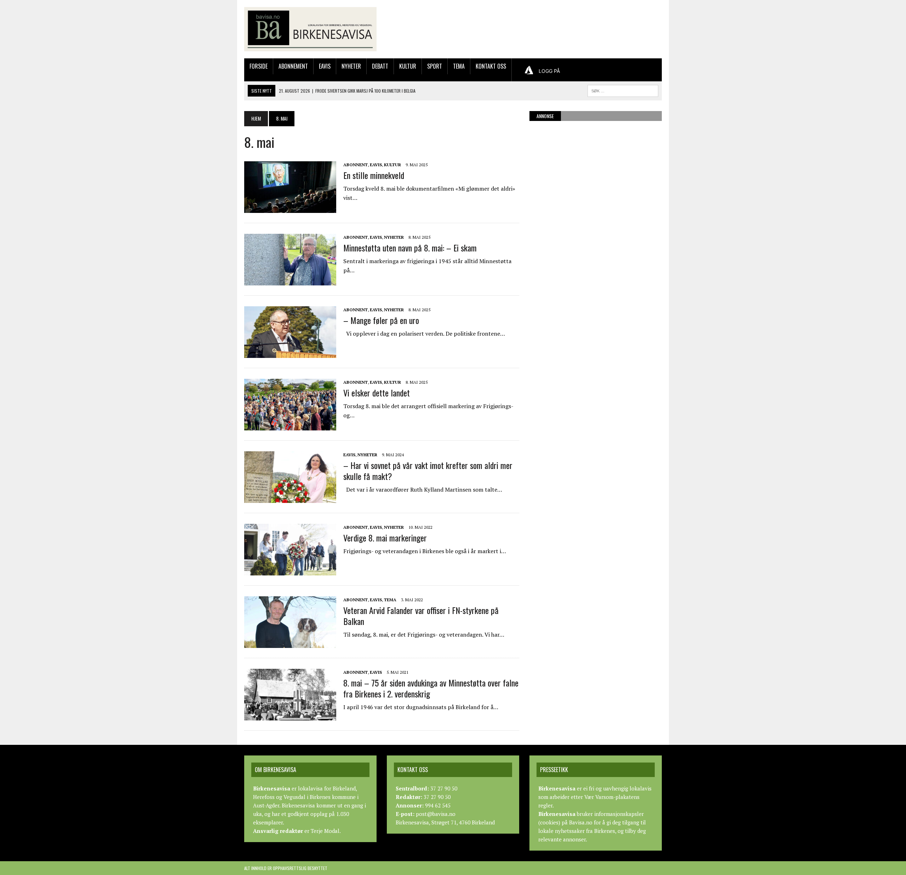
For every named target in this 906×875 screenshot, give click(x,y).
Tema (459, 66)
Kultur (407, 66)
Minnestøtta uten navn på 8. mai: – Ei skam (410, 247)
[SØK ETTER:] (622, 90)
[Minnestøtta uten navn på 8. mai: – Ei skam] (290, 280)
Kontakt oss (491, 66)
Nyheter (351, 66)
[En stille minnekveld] (290, 208)
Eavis (325, 66)
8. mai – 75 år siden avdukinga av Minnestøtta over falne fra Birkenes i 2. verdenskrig (430, 688)
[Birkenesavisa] (310, 29)
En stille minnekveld (373, 175)
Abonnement (293, 66)
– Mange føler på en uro (381, 320)
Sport (434, 66)
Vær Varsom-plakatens (612, 796)
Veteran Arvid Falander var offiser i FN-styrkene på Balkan (421, 615)
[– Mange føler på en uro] (290, 353)
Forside (259, 66)
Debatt (380, 66)
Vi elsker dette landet (376, 392)
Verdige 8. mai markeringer (385, 537)
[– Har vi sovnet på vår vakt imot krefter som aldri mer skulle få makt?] (290, 498)
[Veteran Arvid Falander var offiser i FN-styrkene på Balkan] (290, 643)
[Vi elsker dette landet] (290, 425)
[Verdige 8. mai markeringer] (290, 570)
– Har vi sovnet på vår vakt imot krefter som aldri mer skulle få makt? (427, 470)
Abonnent (355, 164)
